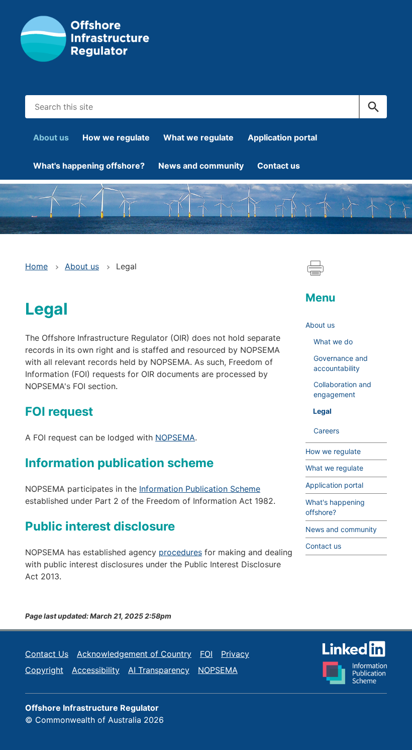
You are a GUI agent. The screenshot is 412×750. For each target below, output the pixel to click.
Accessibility (96, 670)
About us (51, 137)
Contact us (278, 166)
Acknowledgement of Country (134, 654)
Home (36, 266)
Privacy (235, 654)
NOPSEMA (175, 437)
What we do (333, 341)
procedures (180, 552)
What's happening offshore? (89, 166)
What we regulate (198, 137)
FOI (206, 654)
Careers (326, 430)
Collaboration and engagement (342, 389)
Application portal (282, 137)
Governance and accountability (341, 363)
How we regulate (116, 137)
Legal (322, 411)
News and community (201, 166)
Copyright (44, 670)
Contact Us (46, 654)
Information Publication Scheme (199, 489)
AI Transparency (158, 670)
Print (315, 268)
